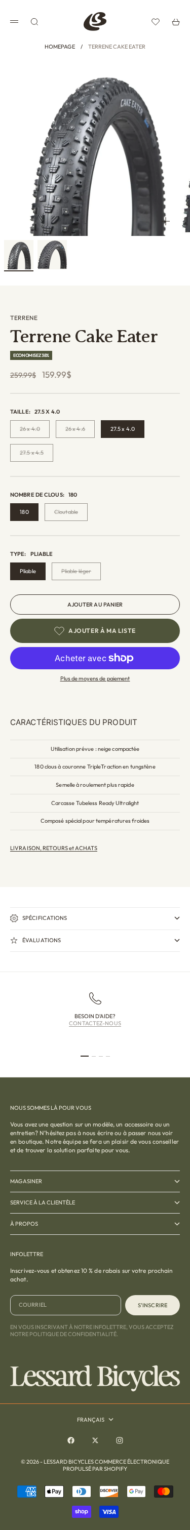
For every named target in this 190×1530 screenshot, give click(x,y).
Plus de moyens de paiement (95, 678)
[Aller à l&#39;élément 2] (52, 254)
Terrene (23, 317)
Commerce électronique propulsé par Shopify (116, 1465)
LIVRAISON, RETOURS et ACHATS (53, 848)
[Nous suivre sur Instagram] (120, 1440)
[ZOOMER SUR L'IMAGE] (166, 221)
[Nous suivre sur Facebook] (71, 1440)
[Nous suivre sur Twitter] (95, 1440)
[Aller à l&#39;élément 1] (18, 254)
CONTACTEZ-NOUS (95, 1023)
